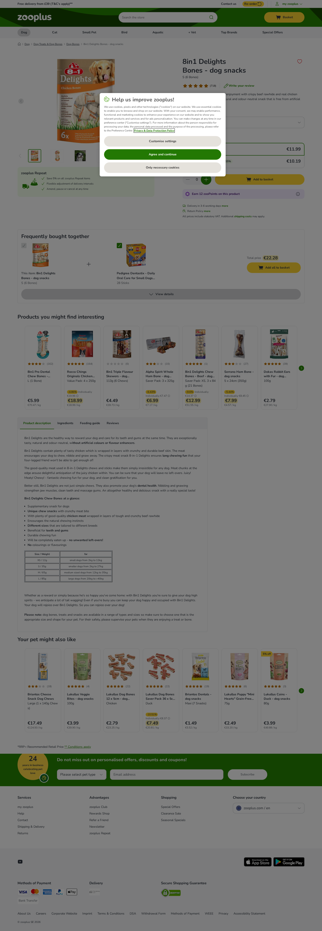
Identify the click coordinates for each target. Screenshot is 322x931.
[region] (163, 134)
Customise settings (162, 141)
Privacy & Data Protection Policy (154, 130)
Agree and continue (163, 154)
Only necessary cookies (162, 167)
